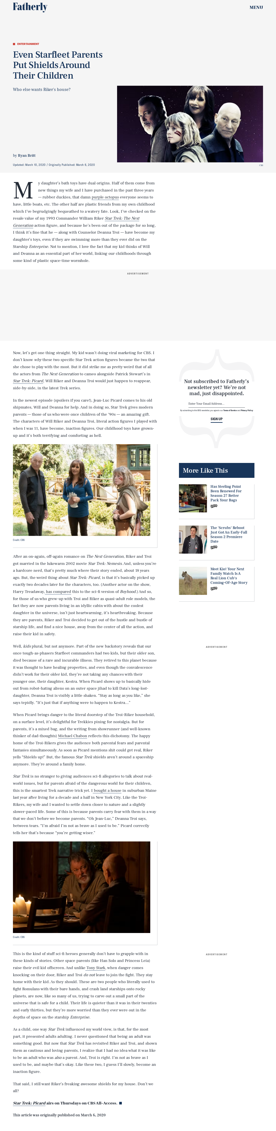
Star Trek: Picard (29, 1103)
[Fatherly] (30, 8)
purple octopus (105, 197)
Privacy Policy (247, 410)
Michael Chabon (72, 735)
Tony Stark (95, 967)
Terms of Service (230, 410)
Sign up (217, 419)
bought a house (107, 790)
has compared (58, 591)
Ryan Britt (27, 155)
